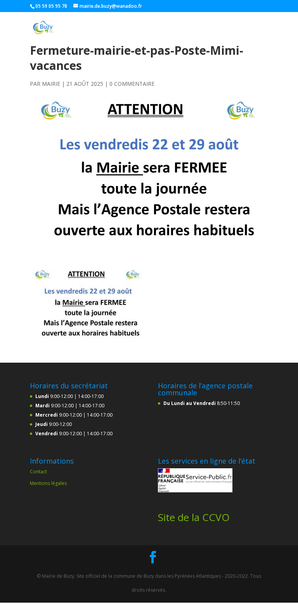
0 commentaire (131, 83)
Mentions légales (48, 483)
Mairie (51, 83)
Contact (38, 471)
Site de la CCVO (194, 517)
